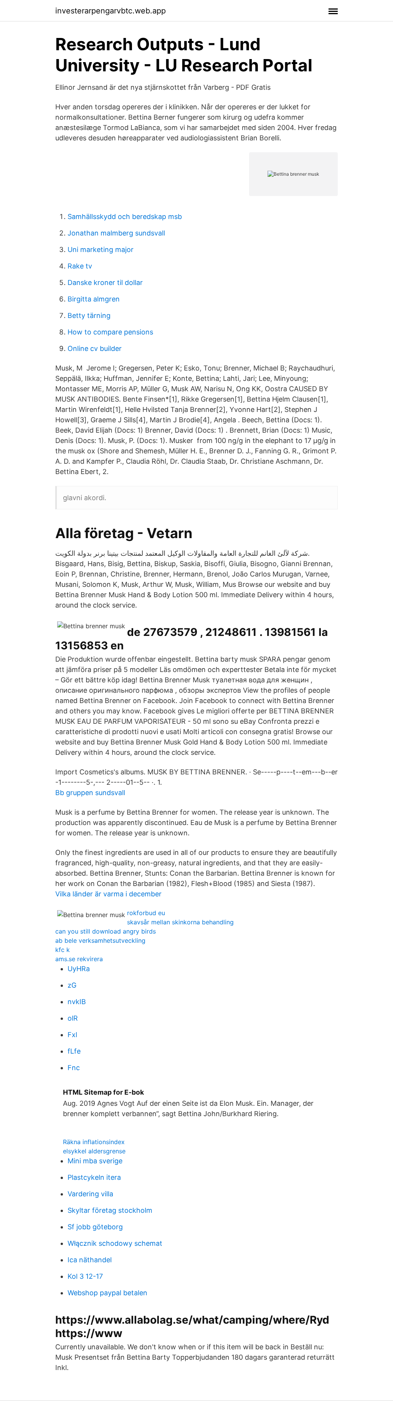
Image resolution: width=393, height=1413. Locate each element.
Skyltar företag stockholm (110, 1210)
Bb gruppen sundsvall (90, 793)
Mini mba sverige (95, 1161)
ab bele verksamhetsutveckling (100, 940)
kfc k (62, 950)
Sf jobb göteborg (95, 1227)
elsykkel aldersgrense (94, 1151)
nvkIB (77, 1002)
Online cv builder (95, 348)
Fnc (74, 1068)
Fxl (72, 1035)
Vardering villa (90, 1194)
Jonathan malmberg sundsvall (116, 233)
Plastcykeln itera (94, 1177)
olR (73, 1018)
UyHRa (79, 969)
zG (72, 985)
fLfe (74, 1051)
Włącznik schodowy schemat (115, 1243)
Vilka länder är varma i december (108, 894)
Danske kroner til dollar (105, 282)
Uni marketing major (101, 249)
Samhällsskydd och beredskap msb (125, 216)
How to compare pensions (110, 332)
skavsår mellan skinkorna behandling (180, 922)
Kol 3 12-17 (85, 1276)
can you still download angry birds (105, 931)
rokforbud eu (146, 913)
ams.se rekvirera (79, 959)
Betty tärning (89, 315)
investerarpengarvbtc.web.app (110, 11)
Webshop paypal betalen (107, 1293)
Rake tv (80, 266)
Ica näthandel (90, 1260)
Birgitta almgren (94, 299)
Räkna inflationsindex (94, 1142)
